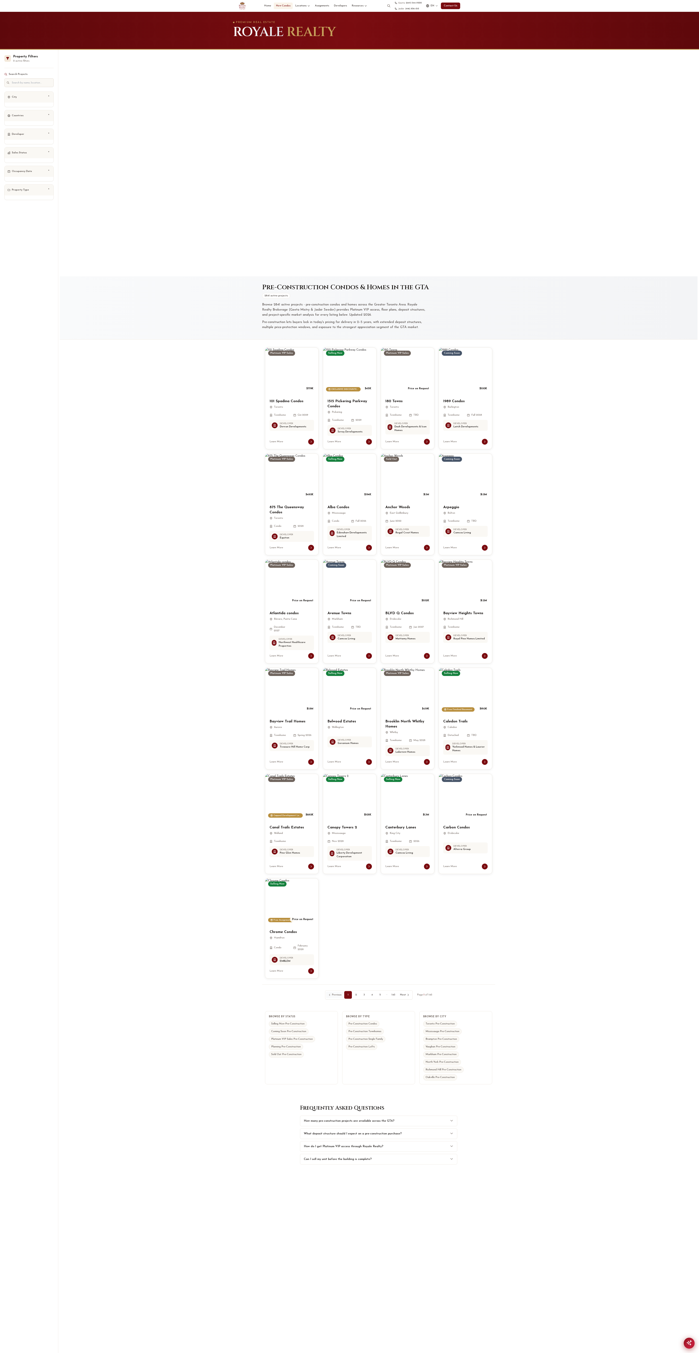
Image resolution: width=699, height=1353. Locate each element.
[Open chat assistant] (689, 1343)
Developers (340, 5)
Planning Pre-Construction (286, 1046)
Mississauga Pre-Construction (442, 1031)
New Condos (283, 5)
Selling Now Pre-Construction (288, 1023)
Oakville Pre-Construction (440, 1077)
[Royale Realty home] (242, 6)
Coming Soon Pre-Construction (288, 1031)
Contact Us (450, 5)
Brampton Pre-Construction (441, 1039)
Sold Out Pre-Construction (286, 1054)
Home (267, 5)
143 (393, 994)
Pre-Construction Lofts (361, 1046)
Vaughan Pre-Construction (440, 1046)
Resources (358, 5)
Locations (301, 5)
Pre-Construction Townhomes (364, 1031)
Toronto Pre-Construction (440, 1023)
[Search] (389, 6)
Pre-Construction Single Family (365, 1039)
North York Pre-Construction (442, 1062)
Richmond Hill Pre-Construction (443, 1069)
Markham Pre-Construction (441, 1054)
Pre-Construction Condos (362, 1023)
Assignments (322, 5)
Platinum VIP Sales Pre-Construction (292, 1039)
